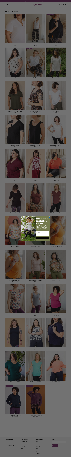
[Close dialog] (49, 217)
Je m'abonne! (43, 238)
